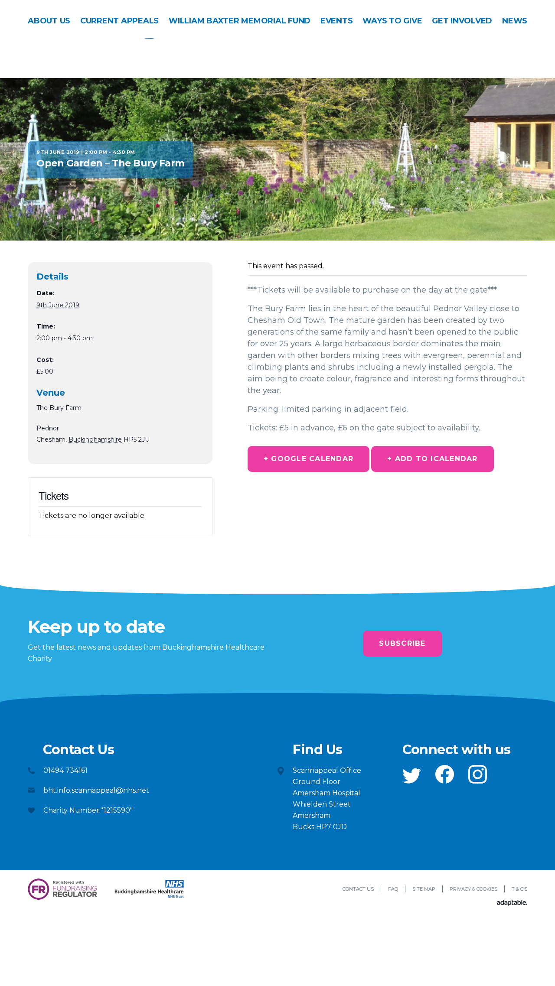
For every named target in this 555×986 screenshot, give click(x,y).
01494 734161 (65, 770)
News (514, 21)
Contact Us (358, 889)
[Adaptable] (512, 903)
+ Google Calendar (308, 459)
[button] (411, 776)
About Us (49, 21)
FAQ (393, 889)
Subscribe (402, 643)
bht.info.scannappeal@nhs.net (96, 790)
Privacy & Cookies (473, 889)
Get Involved (462, 21)
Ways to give (392, 21)
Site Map (423, 889)
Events (336, 21)
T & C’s (519, 889)
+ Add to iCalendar (432, 459)
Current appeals (119, 21)
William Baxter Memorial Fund (239, 21)
